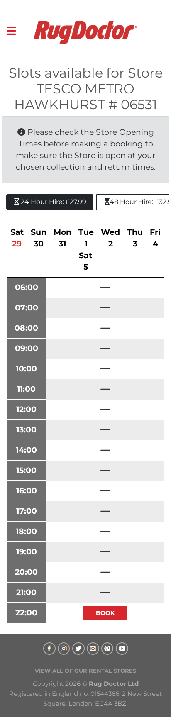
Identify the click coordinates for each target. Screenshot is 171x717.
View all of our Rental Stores (85, 670)
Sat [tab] (17, 238)
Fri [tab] (155, 238)
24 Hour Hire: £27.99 (52, 202)
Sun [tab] (38, 238)
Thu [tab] (135, 238)
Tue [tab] (86, 238)
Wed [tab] (110, 238)
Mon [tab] (62, 238)
